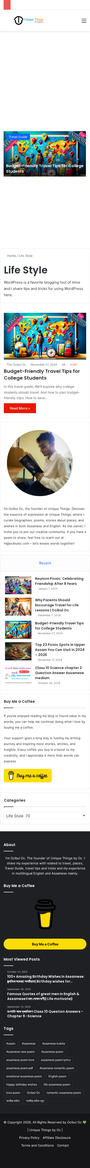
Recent (45, 563)
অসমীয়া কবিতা (12, 1101)
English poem (57, 1076)
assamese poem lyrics (56, 1060)
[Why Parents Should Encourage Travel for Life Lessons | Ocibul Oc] (18, 607)
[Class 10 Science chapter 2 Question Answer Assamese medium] (18, 674)
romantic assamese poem (64, 1092)
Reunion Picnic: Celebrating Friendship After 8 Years (59, 581)
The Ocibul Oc (16, 364)
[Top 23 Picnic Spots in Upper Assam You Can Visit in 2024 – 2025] (18, 651)
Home (11, 256)
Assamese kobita (53, 1043)
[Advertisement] (45, 81)
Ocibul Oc (33, 1092)
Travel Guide (18, 137)
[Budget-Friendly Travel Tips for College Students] (45, 154)
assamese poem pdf (19, 1068)
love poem (13, 1092)
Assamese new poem (20, 1051)
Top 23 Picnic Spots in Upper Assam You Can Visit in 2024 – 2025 (60, 649)
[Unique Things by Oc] (30, 20)
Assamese (29, 1043)
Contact (63, 1145)
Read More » (20, 408)
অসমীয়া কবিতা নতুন (35, 1101)
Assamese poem (52, 1051)
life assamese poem (57, 1084)
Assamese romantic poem (57, 1068)
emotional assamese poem (24, 1076)
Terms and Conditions (37, 1145)
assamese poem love (20, 1060)
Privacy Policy (29, 1138)
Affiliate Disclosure (57, 1138)
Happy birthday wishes (21, 1084)
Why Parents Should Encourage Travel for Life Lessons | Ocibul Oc (57, 605)
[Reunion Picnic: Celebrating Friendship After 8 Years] (18, 585)
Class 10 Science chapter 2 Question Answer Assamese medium (59, 672)
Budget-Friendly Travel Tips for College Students (45, 168)
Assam (10, 1043)
